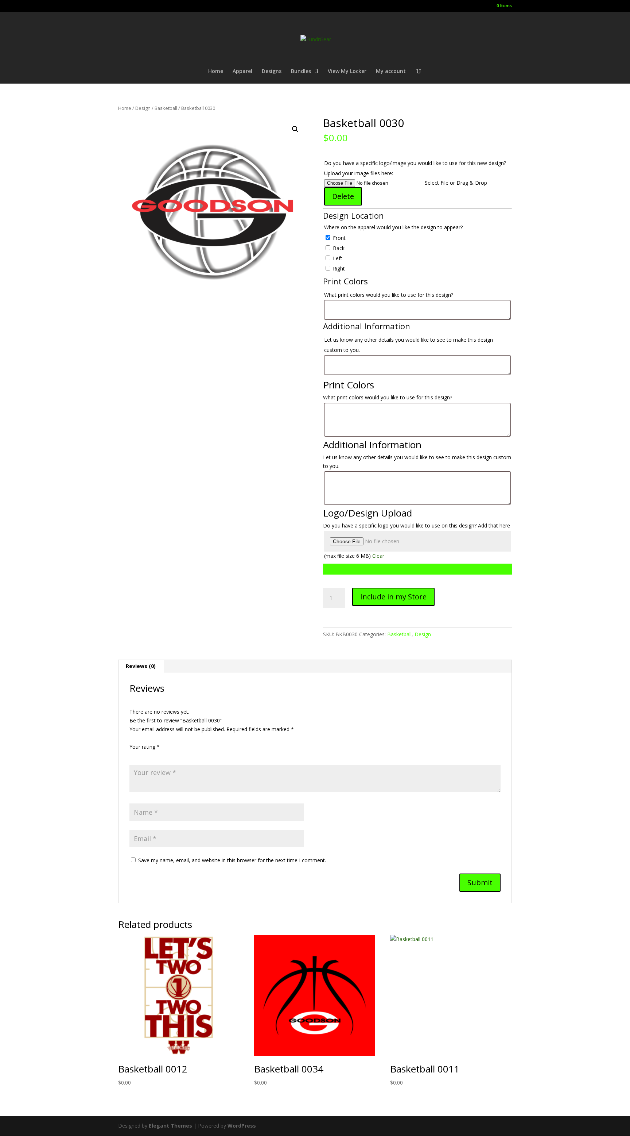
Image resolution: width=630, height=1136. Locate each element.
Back (338, 248)
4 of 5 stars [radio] (164, 755)
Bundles (301, 71)
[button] (295, 129)
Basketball (166, 108)
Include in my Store (393, 597)
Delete (343, 196)
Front (338, 237)
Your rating (144, 746)
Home (215, 71)
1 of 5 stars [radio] (133, 755)
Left (336, 258)
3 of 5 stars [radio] (154, 755)
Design (143, 108)
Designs (271, 71)
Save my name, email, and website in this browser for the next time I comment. (232, 860)
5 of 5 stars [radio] (174, 755)
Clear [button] (378, 555)
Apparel (242, 71)
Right (338, 268)
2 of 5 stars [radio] (144, 755)
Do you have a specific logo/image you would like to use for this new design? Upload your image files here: (415, 168)
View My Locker (347, 71)
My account (391, 71)
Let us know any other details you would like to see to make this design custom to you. (408, 344)
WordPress (242, 1125)
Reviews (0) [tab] (141, 666)
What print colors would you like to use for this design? (389, 294)
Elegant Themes (170, 1125)
